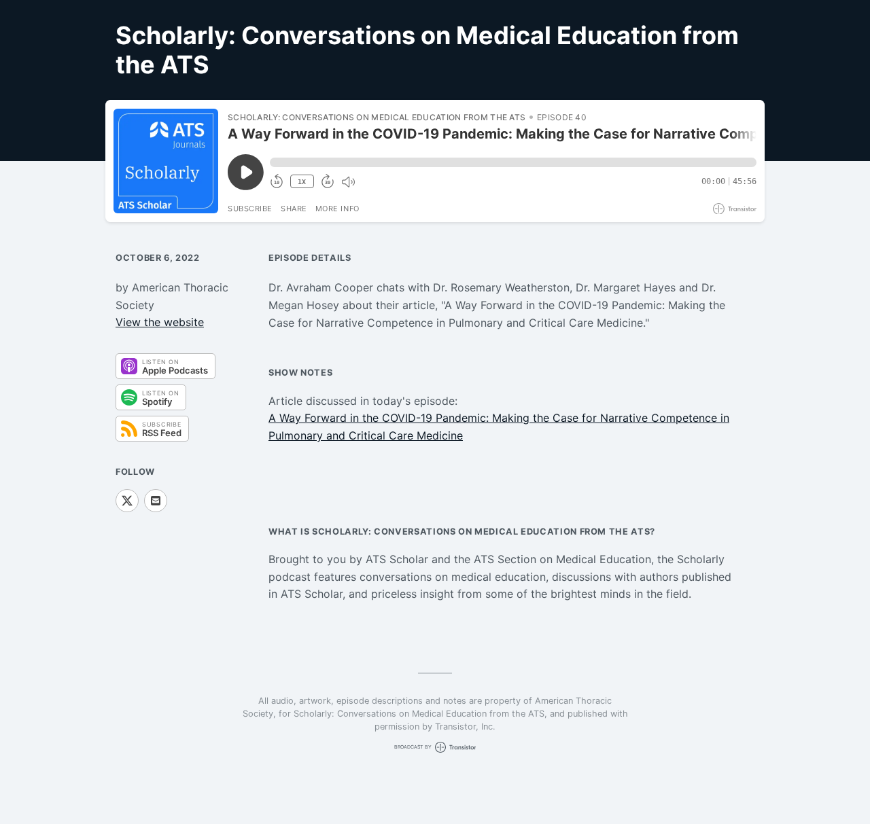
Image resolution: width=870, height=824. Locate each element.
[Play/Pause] (166, 161)
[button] (513, 162)
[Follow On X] (127, 500)
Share (294, 208)
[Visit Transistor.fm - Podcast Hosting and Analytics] (734, 209)
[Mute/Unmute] (348, 182)
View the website (160, 322)
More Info (337, 208)
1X (302, 181)
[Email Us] (155, 500)
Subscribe (250, 208)
